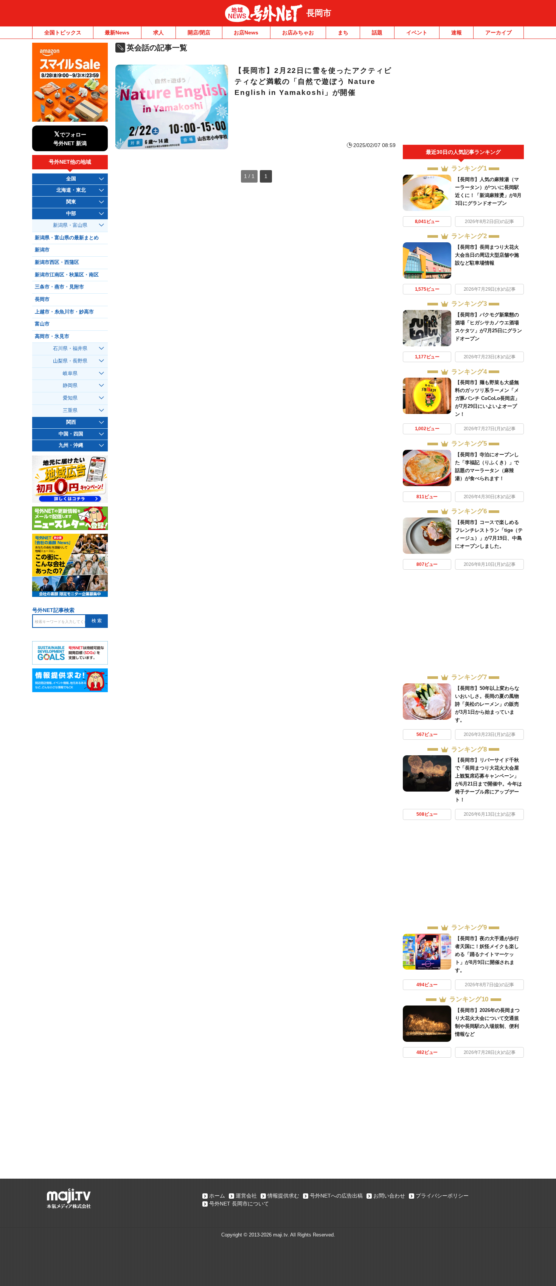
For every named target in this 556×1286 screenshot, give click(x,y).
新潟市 (42, 250)
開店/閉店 (199, 32)
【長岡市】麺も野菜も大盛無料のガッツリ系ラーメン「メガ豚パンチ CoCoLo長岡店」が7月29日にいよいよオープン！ (487, 398)
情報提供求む (283, 1196)
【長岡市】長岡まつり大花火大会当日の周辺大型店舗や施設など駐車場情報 (487, 255)
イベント (416, 32)
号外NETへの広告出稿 (336, 1196)
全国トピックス (62, 32)
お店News (246, 32)
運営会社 (246, 1196)
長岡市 (318, 13)
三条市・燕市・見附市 (59, 287)
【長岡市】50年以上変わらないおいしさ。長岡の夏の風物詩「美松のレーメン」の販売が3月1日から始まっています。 (487, 704)
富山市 (42, 324)
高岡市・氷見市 (52, 336)
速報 (456, 32)
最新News (117, 32)
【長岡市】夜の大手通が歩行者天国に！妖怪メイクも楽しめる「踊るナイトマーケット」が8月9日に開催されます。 (487, 954)
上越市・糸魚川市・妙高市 (64, 312)
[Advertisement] (463, 93)
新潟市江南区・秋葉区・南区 (67, 274)
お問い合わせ (389, 1196)
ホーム (217, 1196)
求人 (158, 32)
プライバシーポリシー (442, 1196)
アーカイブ (498, 32)
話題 (377, 32)
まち (343, 32)
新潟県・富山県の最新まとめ (67, 237)
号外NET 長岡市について (239, 1204)
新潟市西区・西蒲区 (57, 262)
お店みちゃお (298, 32)
